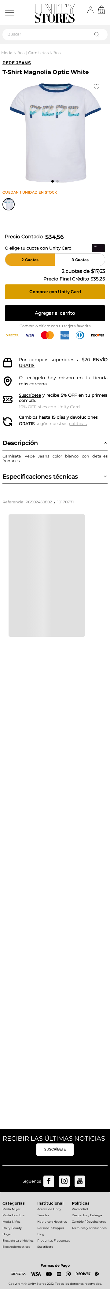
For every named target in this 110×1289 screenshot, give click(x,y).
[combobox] (55, 34)
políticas (78, 423)
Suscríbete (30, 395)
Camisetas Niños (44, 52)
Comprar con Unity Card (55, 291)
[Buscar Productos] (98, 34)
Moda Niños (12, 52)
